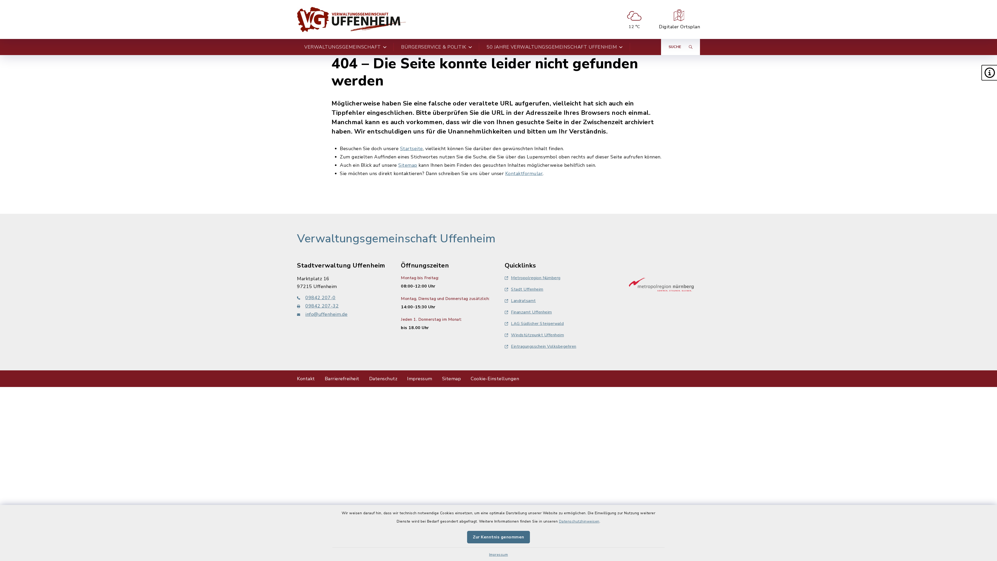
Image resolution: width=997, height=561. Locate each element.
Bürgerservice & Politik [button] (433, 47)
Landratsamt (523, 301)
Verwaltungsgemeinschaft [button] (342, 47)
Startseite (411, 148)
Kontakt (306, 379)
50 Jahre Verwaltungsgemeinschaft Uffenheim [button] (552, 47)
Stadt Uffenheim (527, 289)
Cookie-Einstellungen (495, 379)
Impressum (498, 554)
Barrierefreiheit (342, 379)
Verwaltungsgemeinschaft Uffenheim (396, 238)
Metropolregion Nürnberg (536, 278)
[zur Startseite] (351, 19)
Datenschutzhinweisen (579, 521)
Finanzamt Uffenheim (531, 312)
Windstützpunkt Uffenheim (537, 335)
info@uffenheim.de (326, 314)
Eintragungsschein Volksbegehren (543, 346)
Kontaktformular (524, 173)
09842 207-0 (320, 298)
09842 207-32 (322, 306)
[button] (989, 73)
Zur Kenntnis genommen (498, 537)
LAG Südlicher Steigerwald (537, 323)
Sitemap (407, 165)
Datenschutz (383, 379)
